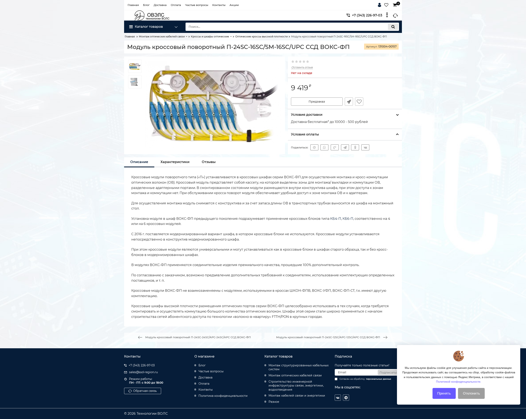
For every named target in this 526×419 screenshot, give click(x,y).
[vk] (338, 398)
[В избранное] (359, 101)
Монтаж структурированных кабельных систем (299, 367)
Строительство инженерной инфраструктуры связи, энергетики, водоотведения (296, 385)
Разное (274, 402)
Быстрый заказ (349, 101)
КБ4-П (335, 219)
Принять (444, 393)
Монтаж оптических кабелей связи (295, 375)
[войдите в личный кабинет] (380, 4)
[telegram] (346, 398)
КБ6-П (348, 219)
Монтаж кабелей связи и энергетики (297, 395)
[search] (393, 26)
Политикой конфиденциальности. (458, 381)
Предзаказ (317, 101)
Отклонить (471, 393)
